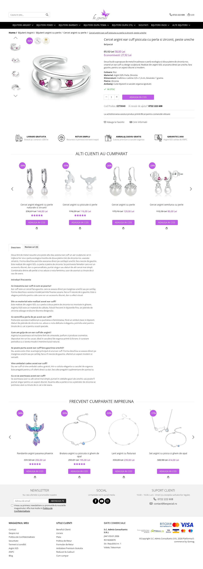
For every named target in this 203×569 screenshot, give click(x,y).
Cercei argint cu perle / (75, 32)
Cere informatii (139, 122)
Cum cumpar (62, 555)
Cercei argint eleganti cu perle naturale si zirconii (37, 206)
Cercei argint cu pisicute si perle (80, 204)
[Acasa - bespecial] (101, 14)
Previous (15, 38)
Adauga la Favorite (115, 122)
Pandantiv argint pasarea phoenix (35, 453)
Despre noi (14, 533)
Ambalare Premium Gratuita (69, 548)
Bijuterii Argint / (27, 32)
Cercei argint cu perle (123, 204)
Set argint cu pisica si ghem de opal (168, 453)
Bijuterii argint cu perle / (49, 32)
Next (15, 95)
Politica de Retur (64, 540)
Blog (11, 555)
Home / (13, 32)
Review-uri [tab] (31, 247)
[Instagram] (107, 501)
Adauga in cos (138, 97)
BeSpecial (108, 44)
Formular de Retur (65, 544)
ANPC (11, 551)
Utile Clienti (64, 523)
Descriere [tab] (15, 247)
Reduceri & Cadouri (65, 551)
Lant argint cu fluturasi (124, 453)
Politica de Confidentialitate (22, 536)
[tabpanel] (61, 74)
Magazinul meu (19, 523)
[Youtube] (101, 501)
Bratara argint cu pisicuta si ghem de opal (79, 455)
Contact (12, 529)
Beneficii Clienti (63, 529)
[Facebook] (95, 501)
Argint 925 (13, 548)
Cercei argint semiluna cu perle (166, 204)
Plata (58, 536)
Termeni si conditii (17, 544)
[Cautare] (47, 14)
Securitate (13, 540)
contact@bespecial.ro (165, 503)
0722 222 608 (165, 499)
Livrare (59, 533)
